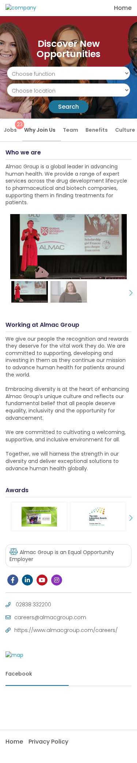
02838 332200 (33, 604)
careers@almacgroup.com (50, 617)
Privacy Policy (48, 741)
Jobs (13, 127)
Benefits (96, 130)
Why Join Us (40, 130)
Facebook (12, 580)
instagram (56, 580)
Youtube (42, 580)
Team (70, 130)
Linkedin (27, 580)
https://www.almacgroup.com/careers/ (66, 630)
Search (68, 106)
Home (123, 8)
